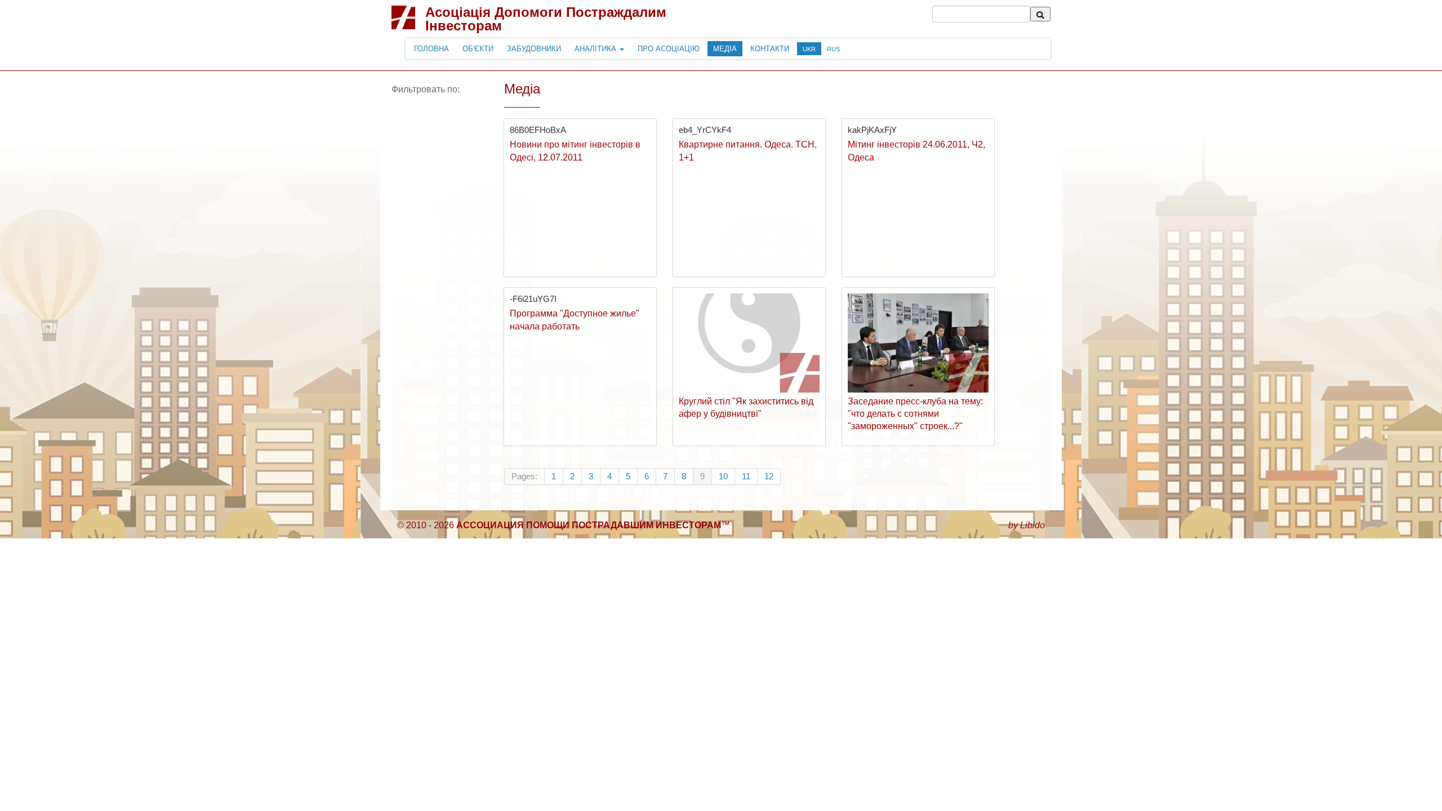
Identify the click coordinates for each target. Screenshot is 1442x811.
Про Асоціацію (669, 48)
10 (723, 476)
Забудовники (534, 48)
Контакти (769, 48)
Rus (833, 49)
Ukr (809, 49)
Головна (431, 48)
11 (746, 476)
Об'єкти (477, 48)
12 (768, 476)
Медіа (725, 48)
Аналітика (596, 48)
